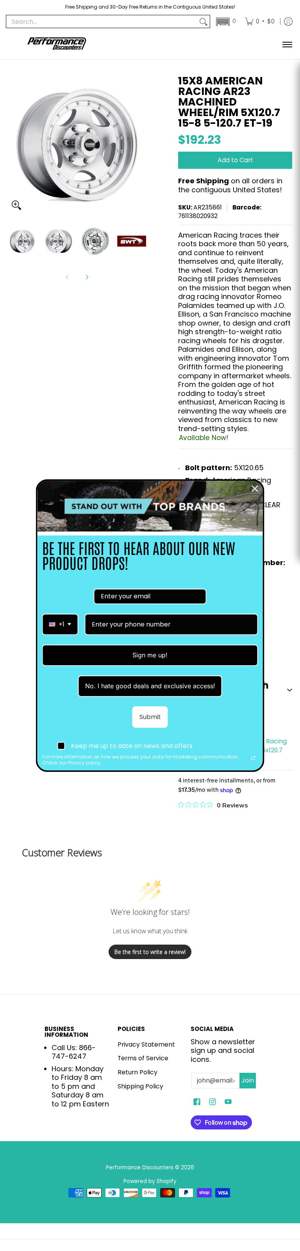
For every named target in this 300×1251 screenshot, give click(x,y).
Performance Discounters (139, 1167)
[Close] (255, 488)
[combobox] (60, 624)
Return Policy (137, 1072)
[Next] (86, 277)
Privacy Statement (146, 1044)
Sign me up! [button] (150, 655)
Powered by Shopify (150, 1181)
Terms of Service (143, 1058)
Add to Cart (235, 160)
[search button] (203, 21)
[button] (225, 22)
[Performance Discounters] (56, 44)
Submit (150, 716)
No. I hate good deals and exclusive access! (150, 686)
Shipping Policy (140, 1086)
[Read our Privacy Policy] (253, 758)
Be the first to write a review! (150, 952)
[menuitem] (259, 21)
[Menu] (287, 44)
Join (247, 1080)
